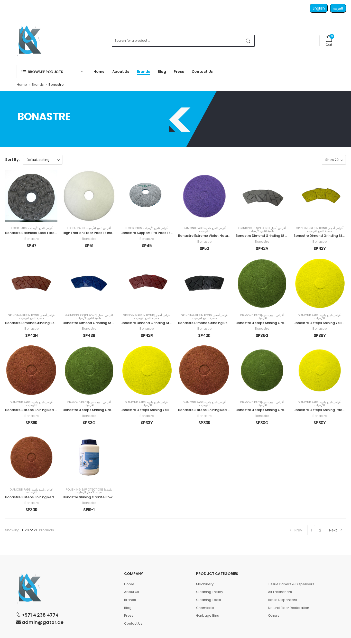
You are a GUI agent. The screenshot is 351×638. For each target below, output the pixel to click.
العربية (338, 8)
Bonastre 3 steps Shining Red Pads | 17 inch (41, 497)
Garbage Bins (207, 615)
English (319, 8)
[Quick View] (36, 216)
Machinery (205, 584)
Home (99, 71)
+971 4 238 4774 (40, 614)
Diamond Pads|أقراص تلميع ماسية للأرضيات (204, 229)
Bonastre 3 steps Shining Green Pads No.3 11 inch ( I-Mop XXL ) (288, 322)
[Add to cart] (26, 216)
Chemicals (205, 607)
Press (179, 71)
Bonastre (31, 238)
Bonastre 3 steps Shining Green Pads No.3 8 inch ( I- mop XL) (113, 409)
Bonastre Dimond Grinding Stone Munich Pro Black (220, 322)
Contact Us (202, 71)
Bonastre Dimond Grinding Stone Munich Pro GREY (278, 235)
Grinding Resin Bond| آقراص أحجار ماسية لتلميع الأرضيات (262, 229)
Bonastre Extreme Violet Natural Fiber (210, 235)
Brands (143, 71)
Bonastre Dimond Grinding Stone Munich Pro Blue (104, 322)
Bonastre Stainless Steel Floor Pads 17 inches (43, 232)
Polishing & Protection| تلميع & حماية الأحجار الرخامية (89, 491)
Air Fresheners (280, 591)
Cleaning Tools (208, 599)
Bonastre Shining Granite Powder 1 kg (94, 497)
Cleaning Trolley (209, 591)
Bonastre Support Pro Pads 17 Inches (151, 232)
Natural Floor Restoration (288, 607)
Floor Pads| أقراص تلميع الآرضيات (31, 228)
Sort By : (12, 159)
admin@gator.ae (42, 622)
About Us (120, 71)
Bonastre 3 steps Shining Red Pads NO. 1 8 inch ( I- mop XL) (227, 409)
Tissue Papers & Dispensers (291, 584)
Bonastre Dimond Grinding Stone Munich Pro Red (161, 322)
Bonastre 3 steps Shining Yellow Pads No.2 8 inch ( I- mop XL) (172, 409)
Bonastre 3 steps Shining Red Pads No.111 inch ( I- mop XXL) (54, 409)
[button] (52, 71)
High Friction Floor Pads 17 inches (90, 232)
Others (273, 615)
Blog (162, 71)
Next (333, 530)
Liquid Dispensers (282, 599)
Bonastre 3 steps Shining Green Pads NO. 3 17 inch (277, 409)
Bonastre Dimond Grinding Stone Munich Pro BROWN (49, 322)
